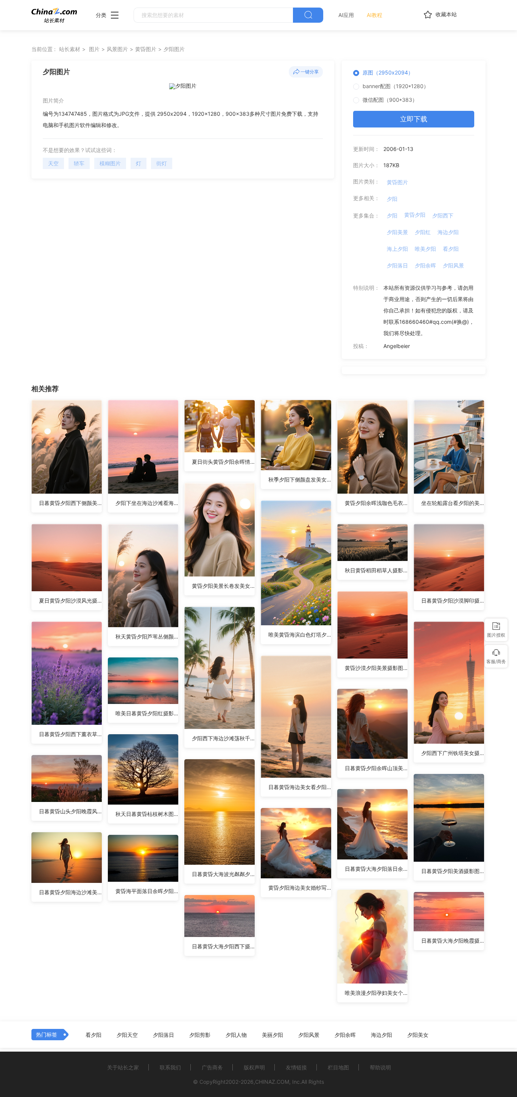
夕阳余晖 (425, 265)
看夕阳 (451, 249)
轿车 (79, 163)
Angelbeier (396, 346)
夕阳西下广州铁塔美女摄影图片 (452, 753)
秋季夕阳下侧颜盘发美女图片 (299, 479)
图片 (94, 49)
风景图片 (117, 49)
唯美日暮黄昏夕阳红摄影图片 (146, 713)
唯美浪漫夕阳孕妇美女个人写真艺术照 (376, 993)
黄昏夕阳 (414, 214)
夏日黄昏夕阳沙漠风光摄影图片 (70, 600)
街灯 (161, 163)
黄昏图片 (145, 49)
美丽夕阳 (272, 1035)
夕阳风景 (453, 265)
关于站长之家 (123, 1067)
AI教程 (374, 15)
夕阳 (392, 199)
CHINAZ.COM (272, 1081)
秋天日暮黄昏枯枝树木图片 (146, 814)
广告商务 (212, 1067)
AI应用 (346, 15)
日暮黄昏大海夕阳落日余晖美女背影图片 (376, 868)
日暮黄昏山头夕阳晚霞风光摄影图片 (70, 811)
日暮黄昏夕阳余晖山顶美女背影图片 (376, 768)
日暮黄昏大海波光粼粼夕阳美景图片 (223, 874)
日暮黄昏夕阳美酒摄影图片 (452, 871)
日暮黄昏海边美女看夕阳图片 (299, 787)
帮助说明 (380, 1067)
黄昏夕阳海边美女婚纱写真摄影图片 (299, 887)
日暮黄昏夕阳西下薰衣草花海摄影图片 (70, 734)
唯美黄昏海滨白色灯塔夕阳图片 (299, 634)
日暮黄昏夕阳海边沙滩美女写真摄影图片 (70, 892)
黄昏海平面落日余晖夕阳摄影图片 (146, 891)
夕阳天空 (127, 1035)
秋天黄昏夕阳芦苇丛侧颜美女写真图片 (146, 636)
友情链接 (296, 1067)
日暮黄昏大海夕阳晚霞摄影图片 (452, 940)
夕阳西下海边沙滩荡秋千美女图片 (223, 738)
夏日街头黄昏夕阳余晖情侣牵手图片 (223, 461)
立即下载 (413, 119)
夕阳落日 (397, 265)
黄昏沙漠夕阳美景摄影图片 (376, 668)
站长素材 (69, 49)
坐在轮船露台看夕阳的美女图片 (452, 503)
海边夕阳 (448, 232)
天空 (53, 163)
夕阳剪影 (199, 1035)
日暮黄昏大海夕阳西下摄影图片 (223, 946)
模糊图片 (110, 163)
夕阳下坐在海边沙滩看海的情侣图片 (146, 503)
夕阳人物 (236, 1035)
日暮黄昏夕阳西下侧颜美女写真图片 (70, 503)
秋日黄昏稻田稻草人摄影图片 (376, 570)
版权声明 (254, 1067)
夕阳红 (423, 232)
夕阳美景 (397, 232)
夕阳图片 (174, 49)
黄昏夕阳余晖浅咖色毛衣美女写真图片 (376, 503)
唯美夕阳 (425, 249)
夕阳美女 (417, 1035)
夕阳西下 (442, 215)
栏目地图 (338, 1067)
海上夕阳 (397, 249)
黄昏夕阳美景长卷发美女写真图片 (223, 586)
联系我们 (170, 1067)
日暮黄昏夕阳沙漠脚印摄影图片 (452, 600)
